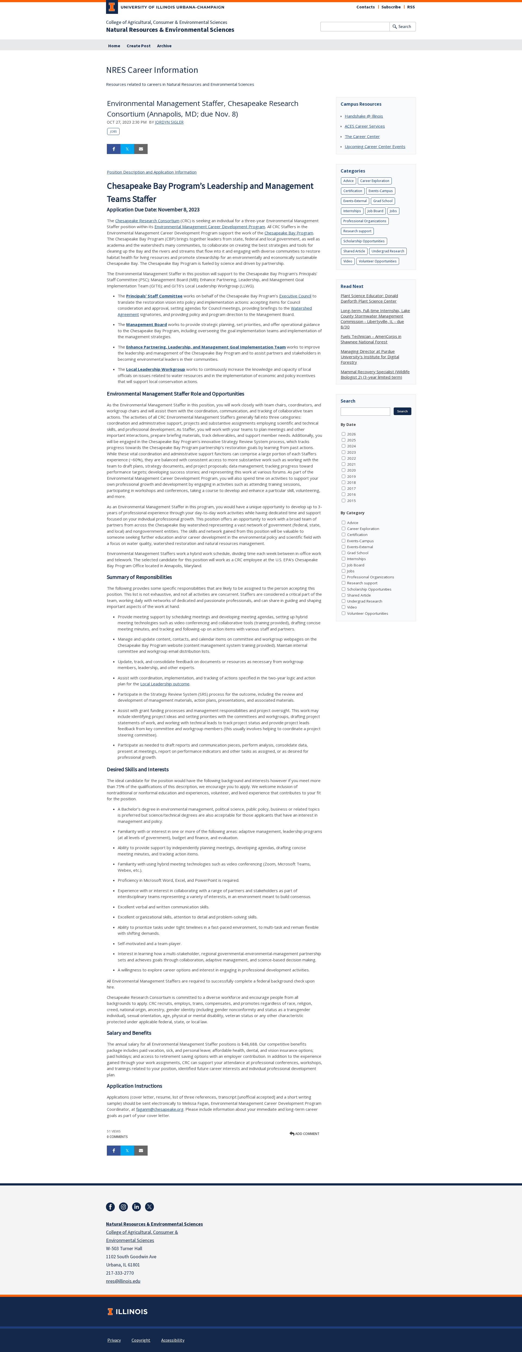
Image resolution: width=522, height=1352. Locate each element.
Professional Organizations (364, 221)
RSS (411, 7)
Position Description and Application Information (152, 172)
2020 (351, 470)
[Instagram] (123, 1207)
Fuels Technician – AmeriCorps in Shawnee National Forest (371, 339)
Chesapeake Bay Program (289, 233)
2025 (351, 440)
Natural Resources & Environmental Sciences (170, 30)
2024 (351, 446)
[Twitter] (150, 1207)
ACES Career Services (365, 126)
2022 (351, 458)
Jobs (113, 131)
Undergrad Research (388, 251)
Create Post (139, 46)
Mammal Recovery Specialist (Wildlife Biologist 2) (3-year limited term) (375, 374)
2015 (351, 500)
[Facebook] (110, 1207)
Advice (348, 180)
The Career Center (362, 136)
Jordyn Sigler (169, 122)
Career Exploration (374, 180)
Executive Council (295, 296)
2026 (351, 434)
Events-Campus (381, 191)
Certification (352, 191)
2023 (351, 452)
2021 (351, 464)
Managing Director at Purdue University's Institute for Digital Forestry (370, 357)
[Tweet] (127, 149)
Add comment (306, 1133)
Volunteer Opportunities (378, 261)
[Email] (141, 149)
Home (114, 46)
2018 (351, 482)
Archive (164, 46)
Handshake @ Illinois (364, 116)
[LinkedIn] (136, 1207)
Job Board (375, 211)
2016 (351, 494)
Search (405, 27)
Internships (352, 211)
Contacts (365, 7)
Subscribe (391, 7)
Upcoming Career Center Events (375, 146)
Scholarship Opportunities (364, 241)
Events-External (355, 201)
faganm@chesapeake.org (160, 1109)
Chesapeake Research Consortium (147, 220)
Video (347, 261)
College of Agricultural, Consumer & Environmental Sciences (166, 22)
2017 (351, 488)
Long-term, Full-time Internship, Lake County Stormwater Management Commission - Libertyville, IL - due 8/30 (375, 319)
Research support (357, 231)
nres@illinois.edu (123, 1281)
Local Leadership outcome (164, 683)
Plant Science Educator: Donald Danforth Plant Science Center (369, 298)
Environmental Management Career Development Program (209, 226)
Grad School (383, 201)
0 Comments (117, 1136)
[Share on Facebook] (113, 149)
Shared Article (354, 251)
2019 (351, 476)
